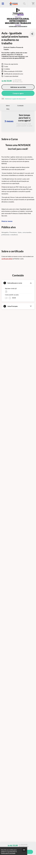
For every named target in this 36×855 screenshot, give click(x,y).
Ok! (24, 850)
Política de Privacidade (8, 853)
